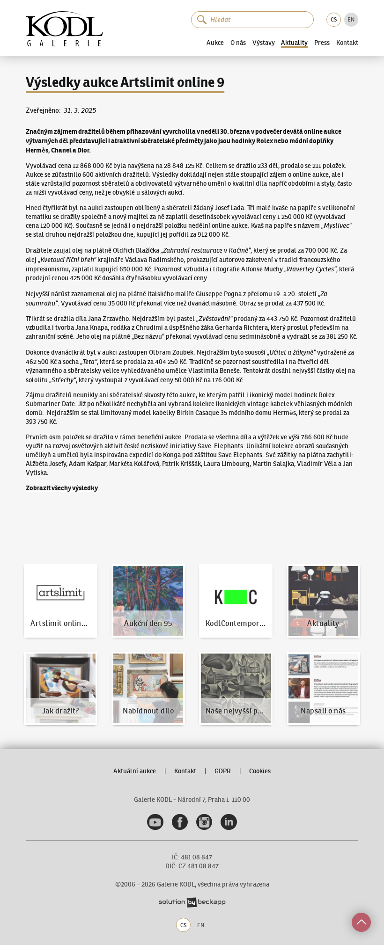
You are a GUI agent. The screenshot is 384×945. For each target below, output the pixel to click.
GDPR (222, 771)
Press (322, 42)
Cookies (260, 771)
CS (334, 19)
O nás (238, 42)
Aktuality (294, 43)
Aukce (215, 42)
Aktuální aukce (134, 771)
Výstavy (263, 42)
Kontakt (347, 43)
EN (350, 19)
